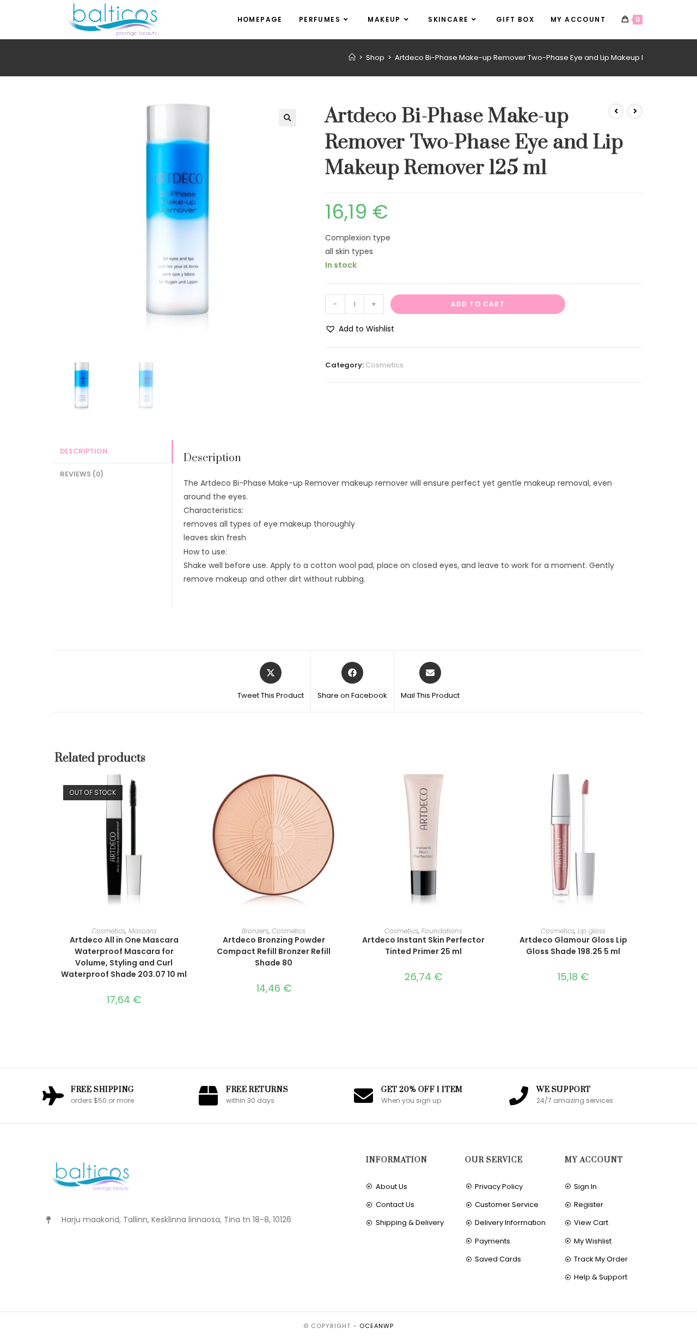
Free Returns (257, 1090)
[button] (287, 117)
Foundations (441, 930)
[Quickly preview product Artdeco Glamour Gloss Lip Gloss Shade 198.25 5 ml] (639, 793)
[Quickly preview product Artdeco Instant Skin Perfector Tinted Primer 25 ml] (489, 793)
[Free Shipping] (53, 1095)
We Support (563, 1090)
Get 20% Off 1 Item (422, 1090)
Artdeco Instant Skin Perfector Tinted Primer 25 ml (423, 945)
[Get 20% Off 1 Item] (363, 1095)
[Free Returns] (208, 1095)
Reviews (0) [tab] (81, 474)
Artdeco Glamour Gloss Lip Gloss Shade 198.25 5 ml (573, 945)
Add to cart (478, 304)
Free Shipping (102, 1090)
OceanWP (376, 1325)
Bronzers (255, 930)
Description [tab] (84, 451)
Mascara (142, 930)
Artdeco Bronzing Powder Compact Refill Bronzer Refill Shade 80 (274, 951)
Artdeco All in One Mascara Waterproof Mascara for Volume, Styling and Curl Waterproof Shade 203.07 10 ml (124, 957)
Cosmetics (384, 365)
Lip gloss (592, 930)
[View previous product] (615, 111)
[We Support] (518, 1095)
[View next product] (635, 111)
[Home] (352, 57)
